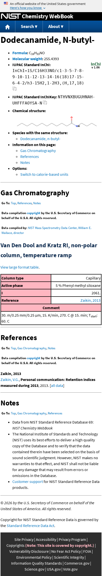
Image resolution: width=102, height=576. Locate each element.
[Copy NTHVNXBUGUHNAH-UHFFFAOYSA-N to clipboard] (45, 104)
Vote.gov (70, 569)
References (29, 156)
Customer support (27, 481)
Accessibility (46, 539)
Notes (25, 162)
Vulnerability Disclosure (29, 551)
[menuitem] (7, 27)
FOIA (87, 551)
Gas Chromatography (38, 150)
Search (27, 26)
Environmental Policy (33, 557)
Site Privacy (23, 539)
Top (13, 203)
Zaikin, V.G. (9, 379)
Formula (19, 52)
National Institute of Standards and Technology (11, 16)
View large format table (19, 267)
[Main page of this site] (7, 27)
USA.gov (54, 569)
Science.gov (34, 569)
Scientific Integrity (69, 557)
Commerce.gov (76, 563)
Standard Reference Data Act (30, 525)
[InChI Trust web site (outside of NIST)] (96, 68)
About (54, 26)
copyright (33, 213)
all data (57, 385)
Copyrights (15, 545)
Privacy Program (72, 539)
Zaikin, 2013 (90, 300)
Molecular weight (27, 58)
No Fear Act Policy (66, 551)
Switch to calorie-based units (44, 174)
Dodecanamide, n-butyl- (40, 138)
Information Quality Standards (36, 563)
